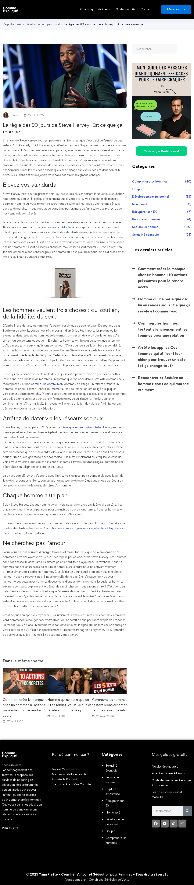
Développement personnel (43, 24)
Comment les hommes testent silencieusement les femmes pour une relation (113, 705)
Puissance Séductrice (60, 227)
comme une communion (47, 384)
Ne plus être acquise (165, 766)
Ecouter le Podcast (64, 779)
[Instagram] (182, 824)
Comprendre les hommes (161, 181)
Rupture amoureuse (161, 219)
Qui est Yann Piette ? (65, 769)
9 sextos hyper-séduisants (169, 773)
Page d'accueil (12, 24)
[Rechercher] (187, 811)
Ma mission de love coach (69, 774)
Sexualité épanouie (161, 234)
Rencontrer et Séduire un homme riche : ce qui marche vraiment (163, 383)
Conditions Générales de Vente (109, 879)
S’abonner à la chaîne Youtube (71, 784)
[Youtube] (165, 824)
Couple (161, 189)
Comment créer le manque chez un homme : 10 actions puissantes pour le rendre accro (24, 707)
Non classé (161, 204)
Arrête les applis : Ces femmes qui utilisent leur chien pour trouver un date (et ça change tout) (162, 356)
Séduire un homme (161, 227)
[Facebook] (156, 824)
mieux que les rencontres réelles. (81, 427)
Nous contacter (75, 879)
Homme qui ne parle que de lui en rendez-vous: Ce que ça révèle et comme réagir (70, 705)
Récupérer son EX (161, 212)
